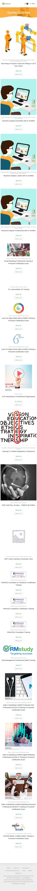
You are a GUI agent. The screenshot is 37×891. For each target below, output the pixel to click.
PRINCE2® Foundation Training (18, 632)
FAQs (23, 870)
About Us (16, 868)
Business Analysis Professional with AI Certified (18, 230)
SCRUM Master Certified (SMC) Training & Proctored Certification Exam (18, 837)
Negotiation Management (8, 448)
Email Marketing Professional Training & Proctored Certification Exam (18, 262)
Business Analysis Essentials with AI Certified (18, 121)
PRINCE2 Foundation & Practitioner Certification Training (18, 584)
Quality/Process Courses (21, 61)
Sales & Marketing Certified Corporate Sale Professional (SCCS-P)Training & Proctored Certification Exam (18, 707)
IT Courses (24, 117)
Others (15, 258)
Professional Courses (25, 60)
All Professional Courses (12, 870)
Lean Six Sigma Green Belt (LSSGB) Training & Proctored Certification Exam (18, 350)
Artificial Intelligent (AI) (6, 117)
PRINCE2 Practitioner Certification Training (18, 609)
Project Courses (18, 118)
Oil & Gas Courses (6, 60)
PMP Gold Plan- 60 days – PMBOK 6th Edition (18, 505)
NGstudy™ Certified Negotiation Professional (18, 451)
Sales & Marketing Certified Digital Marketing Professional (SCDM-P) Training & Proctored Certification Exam (19, 757)
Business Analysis (17, 117)
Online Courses (16, 60)
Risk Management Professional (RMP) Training (18, 660)
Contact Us (18, 873)
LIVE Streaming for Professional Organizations (18, 396)
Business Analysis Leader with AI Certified (19, 176)
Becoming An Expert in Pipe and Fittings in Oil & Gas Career (18, 65)
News (30, 870)
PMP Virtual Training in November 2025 (18, 559)
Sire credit (22, 883)
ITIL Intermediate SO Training (18, 289)
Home (8, 868)
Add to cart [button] (18, 74)
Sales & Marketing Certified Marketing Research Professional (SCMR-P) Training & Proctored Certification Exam (18, 806)
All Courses (25, 868)
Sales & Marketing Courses (24, 258)
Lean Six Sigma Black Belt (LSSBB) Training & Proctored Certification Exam (18, 319)
